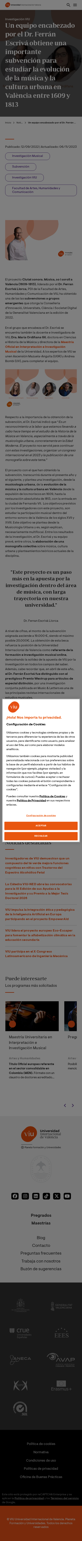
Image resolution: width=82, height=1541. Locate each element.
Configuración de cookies (41, 816)
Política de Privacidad (31, 800)
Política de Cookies (52, 796)
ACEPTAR (41, 826)
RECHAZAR (41, 836)
